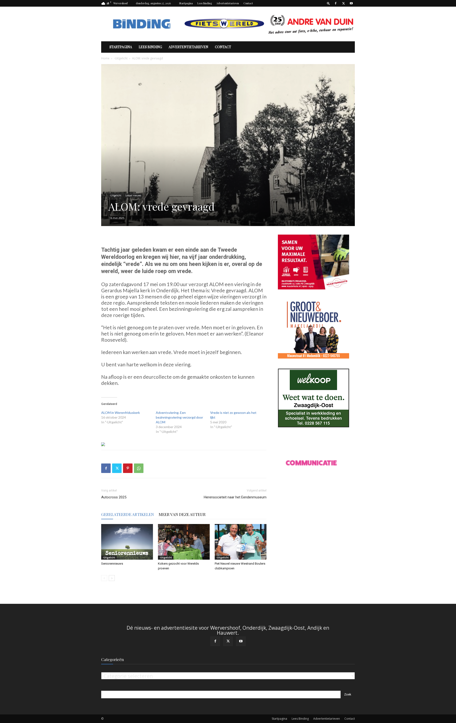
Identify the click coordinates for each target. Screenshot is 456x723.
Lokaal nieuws (133, 195)
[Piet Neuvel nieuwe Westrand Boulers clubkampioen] (240, 542)
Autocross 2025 (113, 497)
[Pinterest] (128, 468)
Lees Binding (204, 3)
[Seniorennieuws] (127, 542)
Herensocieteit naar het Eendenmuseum (235, 497)
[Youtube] (351, 3)
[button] (328, 3)
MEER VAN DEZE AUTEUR (182, 514)
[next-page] (112, 578)
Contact (248, 3)
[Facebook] (335, 3)
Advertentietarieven (227, 3)
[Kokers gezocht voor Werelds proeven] (184, 542)
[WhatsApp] (138, 468)
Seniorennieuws (112, 563)
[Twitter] (343, 3)
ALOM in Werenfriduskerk (120, 413)
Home (105, 58)
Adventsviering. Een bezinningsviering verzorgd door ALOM (179, 417)
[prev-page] (104, 578)
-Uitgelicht (121, 58)
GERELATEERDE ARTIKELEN (127, 514)
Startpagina (186, 3)
